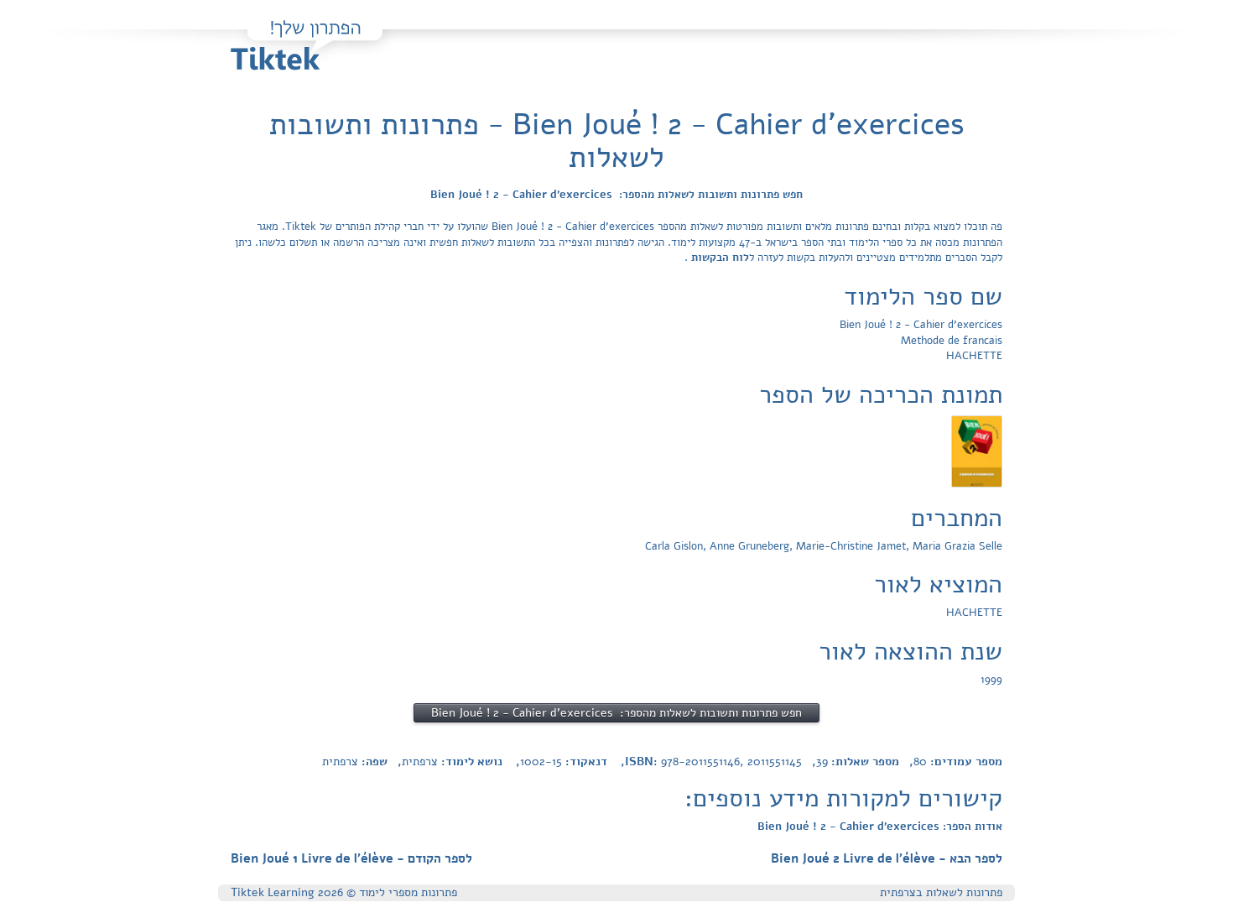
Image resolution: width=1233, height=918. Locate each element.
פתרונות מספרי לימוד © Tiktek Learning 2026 (344, 892)
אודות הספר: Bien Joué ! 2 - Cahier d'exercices (879, 826)
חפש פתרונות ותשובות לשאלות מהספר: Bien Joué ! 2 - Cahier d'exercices (616, 194)
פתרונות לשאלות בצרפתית (941, 892)
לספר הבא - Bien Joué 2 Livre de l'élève (886, 858)
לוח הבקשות (718, 257)
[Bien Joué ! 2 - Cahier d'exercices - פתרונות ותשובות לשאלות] (976, 450)
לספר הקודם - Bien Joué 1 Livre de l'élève (351, 858)
